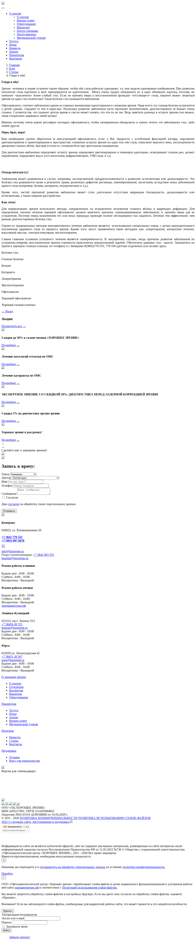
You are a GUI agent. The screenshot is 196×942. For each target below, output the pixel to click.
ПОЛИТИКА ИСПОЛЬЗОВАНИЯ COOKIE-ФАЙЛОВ (114, 818)
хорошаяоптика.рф (14, 605)
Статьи (13, 72)
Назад (7, 311)
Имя (4, 481)
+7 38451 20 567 (12, 656)
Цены (13, 44)
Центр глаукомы (27, 30)
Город (5, 474)
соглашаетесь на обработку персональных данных (73, 867)
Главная (14, 65)
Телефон (7, 485)
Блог (12, 68)
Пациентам (16, 55)
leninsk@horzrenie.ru (15, 627)
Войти (6, 930)
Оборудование (26, 24)
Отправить (9, 511)
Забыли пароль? (19, 937)
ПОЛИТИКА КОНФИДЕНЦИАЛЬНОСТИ (49, 818)
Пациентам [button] (9, 703)
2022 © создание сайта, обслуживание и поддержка (36, 821)
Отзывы (14, 757)
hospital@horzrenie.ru (15, 558)
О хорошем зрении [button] (14, 677)
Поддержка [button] (9, 750)
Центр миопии (26, 34)
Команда (14, 48)
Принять (8, 911)
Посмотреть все (14, 326)
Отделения (16, 687)
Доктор (6, 477)
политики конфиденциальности (144, 867)
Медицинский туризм (31, 37)
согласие (13, 504)
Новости (14, 737)
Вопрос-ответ (26, 20)
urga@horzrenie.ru (13, 660)
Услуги (13, 41)
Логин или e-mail (13, 918)
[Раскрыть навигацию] (3, 8)
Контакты (15, 58)
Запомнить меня (16, 926)
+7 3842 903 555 (43, 554)
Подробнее (11, 345)
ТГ (3, 546)
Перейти (7, 873)
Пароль (6, 922)
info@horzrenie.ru (13, 551)
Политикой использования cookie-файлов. (89, 887)
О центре (15, 13)
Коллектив (16, 690)
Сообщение (9, 493)
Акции (13, 51)
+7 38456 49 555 (12, 624)
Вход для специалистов (24, 760)
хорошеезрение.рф (27, 887)
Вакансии (23, 27)
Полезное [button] (8, 730)
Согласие (12, 497)
